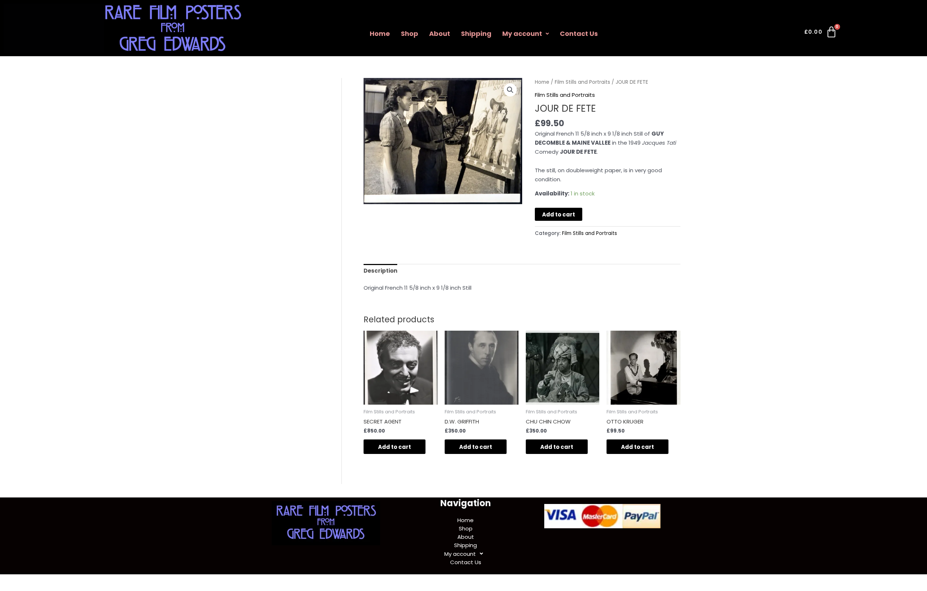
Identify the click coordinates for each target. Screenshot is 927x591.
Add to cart (558, 214)
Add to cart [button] (394, 447)
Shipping (476, 33)
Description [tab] (380, 270)
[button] (525, 33)
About (439, 33)
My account (522, 33)
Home (380, 33)
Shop (409, 33)
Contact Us (579, 33)
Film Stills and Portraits (582, 82)
